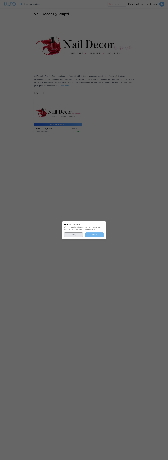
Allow (94, 234)
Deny (73, 234)
